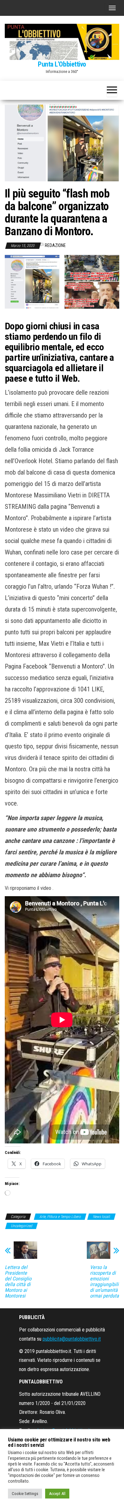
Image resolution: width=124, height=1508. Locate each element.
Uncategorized (21, 1226)
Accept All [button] (57, 1493)
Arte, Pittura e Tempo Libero (60, 1216)
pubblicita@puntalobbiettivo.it (72, 1339)
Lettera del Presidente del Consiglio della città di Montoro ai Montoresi (18, 1282)
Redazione (55, 245)
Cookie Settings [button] (25, 1493)
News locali (101, 1216)
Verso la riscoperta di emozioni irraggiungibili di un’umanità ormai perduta (104, 1282)
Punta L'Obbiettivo (62, 64)
